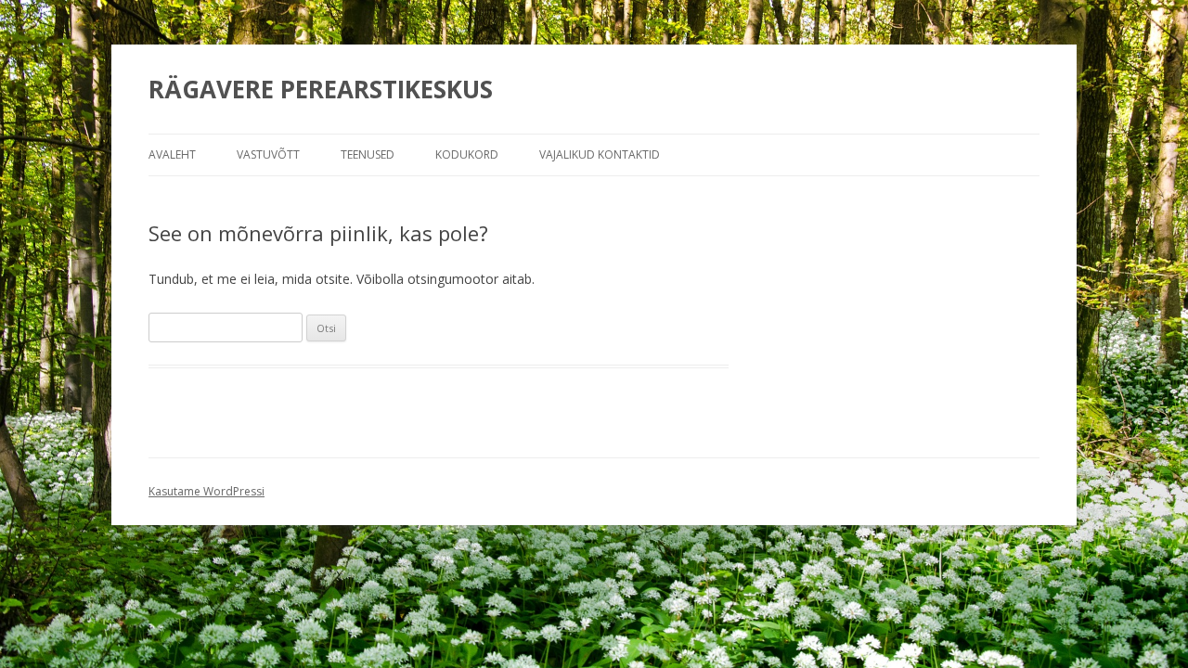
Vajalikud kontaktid (599, 154)
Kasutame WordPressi (206, 491)
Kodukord (466, 154)
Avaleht (172, 154)
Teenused (367, 154)
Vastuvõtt (268, 154)
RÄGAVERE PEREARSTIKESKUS (320, 89)
